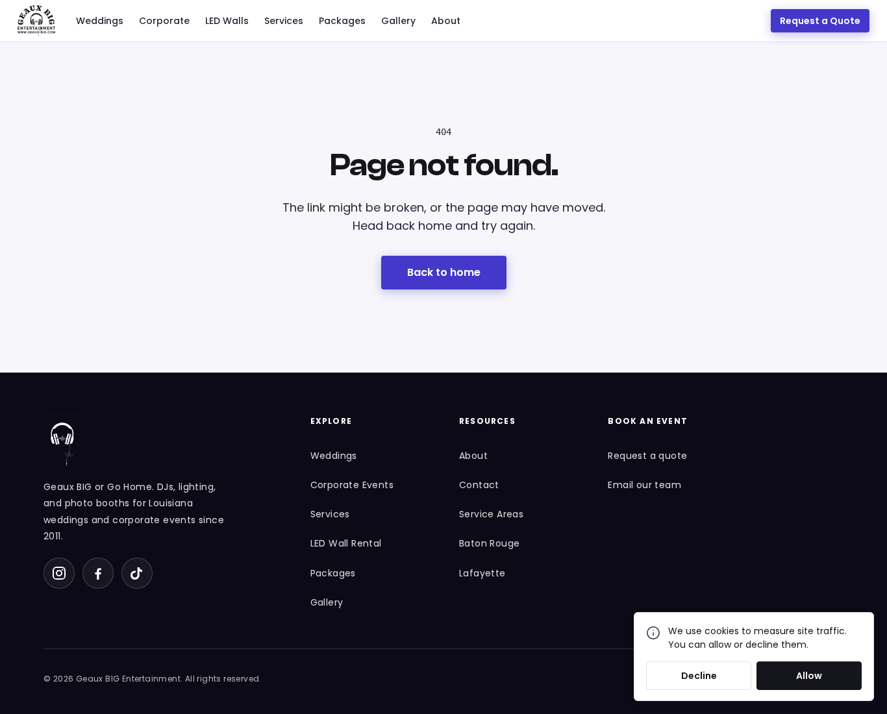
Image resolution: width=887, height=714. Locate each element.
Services (283, 20)
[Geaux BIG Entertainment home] (36, 20)
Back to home (444, 272)
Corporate (164, 20)
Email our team (644, 484)
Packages (342, 20)
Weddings (99, 20)
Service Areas (491, 514)
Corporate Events (352, 484)
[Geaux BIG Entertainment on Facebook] (98, 573)
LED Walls (227, 20)
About (445, 20)
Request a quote (647, 455)
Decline (699, 675)
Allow (809, 675)
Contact (479, 484)
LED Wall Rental (346, 543)
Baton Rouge (489, 543)
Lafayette (482, 573)
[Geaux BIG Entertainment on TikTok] (137, 573)
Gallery (398, 20)
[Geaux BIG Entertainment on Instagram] (59, 573)
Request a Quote (820, 20)
